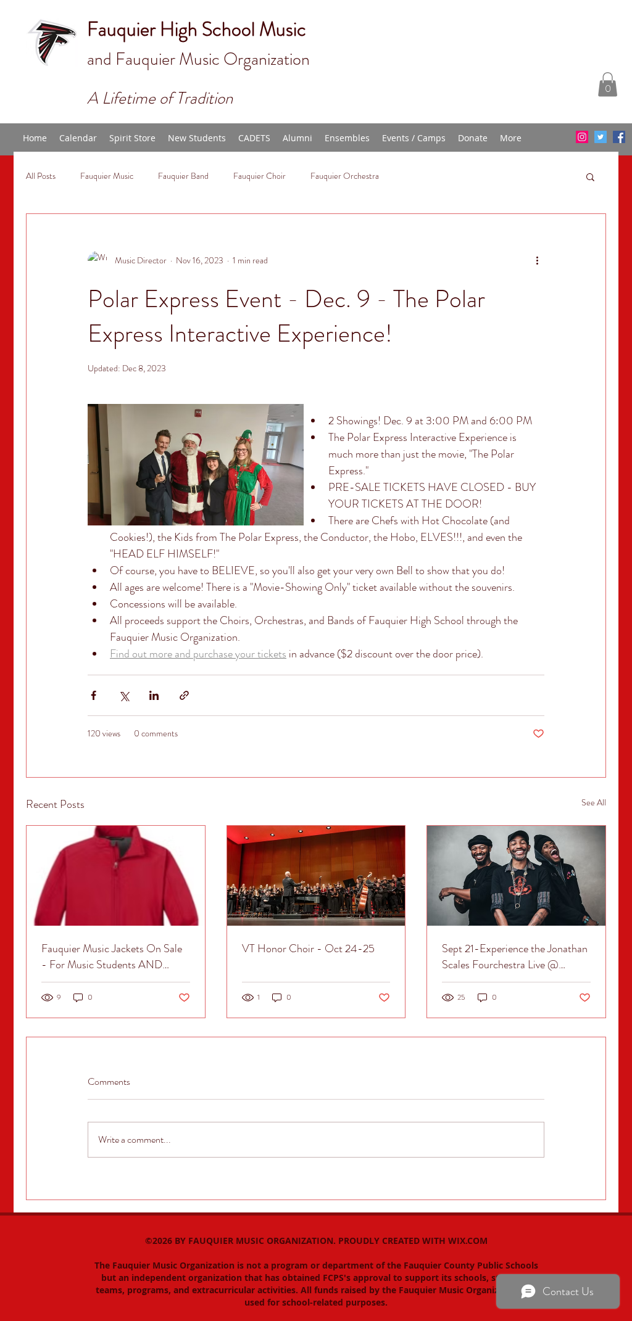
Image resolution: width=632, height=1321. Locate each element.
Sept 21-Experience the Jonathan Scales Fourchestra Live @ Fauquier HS (515, 956)
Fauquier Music (106, 176)
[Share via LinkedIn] (154, 695)
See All (593, 802)
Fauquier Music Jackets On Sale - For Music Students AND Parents (111, 956)
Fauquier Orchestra (344, 176)
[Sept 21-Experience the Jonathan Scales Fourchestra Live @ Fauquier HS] (516, 876)
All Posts (41, 176)
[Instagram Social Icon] (582, 137)
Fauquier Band (183, 176)
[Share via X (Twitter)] (124, 695)
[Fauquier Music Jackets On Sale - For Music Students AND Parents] (116, 876)
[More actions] (537, 260)
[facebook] (619, 137)
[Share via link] (184, 695)
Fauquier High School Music (196, 29)
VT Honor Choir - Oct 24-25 (308, 948)
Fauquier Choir (259, 176)
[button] (607, 84)
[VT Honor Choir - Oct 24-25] (316, 876)
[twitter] (600, 137)
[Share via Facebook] (93, 695)
